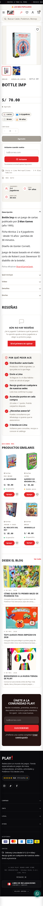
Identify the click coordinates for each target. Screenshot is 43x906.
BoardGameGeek (24, 266)
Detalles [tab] (5, 288)
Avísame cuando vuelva (14, 147)
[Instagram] (4, 785)
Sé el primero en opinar (22, 343)
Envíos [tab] (5, 295)
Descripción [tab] (7, 212)
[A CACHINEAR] (11, 475)
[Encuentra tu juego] (21, 12)
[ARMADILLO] (31, 523)
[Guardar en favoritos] (37, 29)
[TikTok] (10, 785)
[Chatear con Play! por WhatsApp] (37, 893)
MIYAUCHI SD (21, 877)
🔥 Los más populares (22, 7)
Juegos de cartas (18, 79)
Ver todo (37, 559)
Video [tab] (4, 281)
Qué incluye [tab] (7, 275)
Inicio (4, 79)
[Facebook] (16, 785)
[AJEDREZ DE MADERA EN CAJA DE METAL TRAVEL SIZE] (31, 475)
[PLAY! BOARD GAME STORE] (10, 12)
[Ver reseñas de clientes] (21, 92)
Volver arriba (20, 891)
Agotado (21, 139)
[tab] (6, 70)
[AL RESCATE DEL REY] (11, 523)
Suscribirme (21, 728)
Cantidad (5, 127)
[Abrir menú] (3, 12)
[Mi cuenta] (32, 12)
